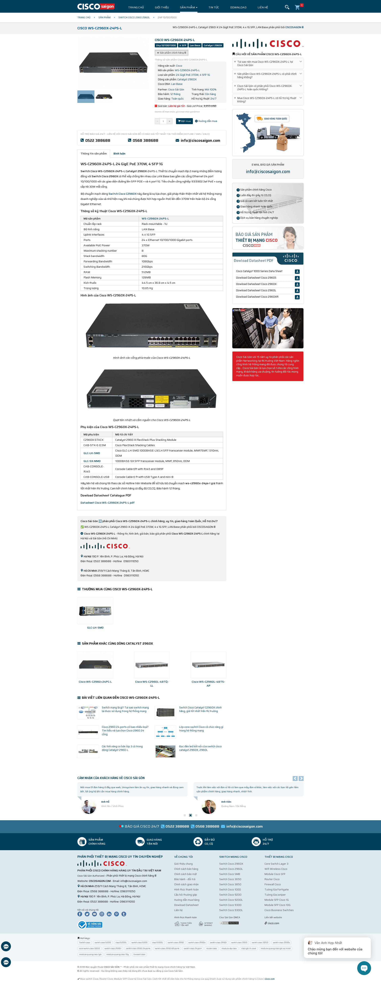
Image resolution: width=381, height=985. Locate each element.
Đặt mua (186, 121)
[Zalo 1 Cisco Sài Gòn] (6, 946)
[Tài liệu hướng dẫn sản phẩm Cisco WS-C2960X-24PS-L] (268, 328)
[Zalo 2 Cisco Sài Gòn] (6, 962)
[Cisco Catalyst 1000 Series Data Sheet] (297, 271)
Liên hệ (263, 7)
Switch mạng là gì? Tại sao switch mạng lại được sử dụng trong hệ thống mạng (125, 709)
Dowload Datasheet (186, 905)
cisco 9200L (121, 942)
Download (238, 7)
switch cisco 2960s (281, 942)
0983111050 (127, 891)
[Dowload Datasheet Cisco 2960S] (297, 278)
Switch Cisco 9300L (231, 910)
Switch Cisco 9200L (231, 900)
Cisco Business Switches (279, 910)
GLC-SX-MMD (92, 461)
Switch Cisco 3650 (230, 879)
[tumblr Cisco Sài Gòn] (124, 914)
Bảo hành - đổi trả (184, 879)
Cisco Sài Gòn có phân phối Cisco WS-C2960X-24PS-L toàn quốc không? (263, 87)
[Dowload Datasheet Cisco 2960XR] (297, 297)
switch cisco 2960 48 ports (167, 948)
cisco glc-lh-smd (248, 948)
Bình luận (119, 153)
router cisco (211, 948)
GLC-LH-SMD (92, 453)
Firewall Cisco (273, 884)
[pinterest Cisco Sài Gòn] (117, 914)
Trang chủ (136, 7)
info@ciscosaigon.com (200, 140)
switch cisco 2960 (176, 942)
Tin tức (214, 7)
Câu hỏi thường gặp (185, 895)
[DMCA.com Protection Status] (229, 923)
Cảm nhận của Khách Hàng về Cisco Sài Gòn (111, 778)
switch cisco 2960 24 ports (138, 948)
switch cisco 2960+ (113, 948)
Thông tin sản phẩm (94, 153)
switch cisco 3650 (239, 942)
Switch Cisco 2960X (231, 864)
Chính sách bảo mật (185, 874)
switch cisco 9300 (139, 942)
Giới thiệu (162, 7)
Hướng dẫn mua (207, 121)
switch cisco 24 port (193, 948)
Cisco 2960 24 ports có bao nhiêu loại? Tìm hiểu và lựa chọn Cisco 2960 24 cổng (125, 730)
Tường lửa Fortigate (277, 889)
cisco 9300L (157, 942)
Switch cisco (84, 942)
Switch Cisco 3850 (230, 884)
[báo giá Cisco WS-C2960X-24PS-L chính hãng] (267, 238)
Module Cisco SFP (275, 874)
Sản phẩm (187, 7)
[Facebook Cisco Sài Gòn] (80, 914)
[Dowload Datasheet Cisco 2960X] (297, 284)
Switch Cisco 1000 (230, 889)
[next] (301, 778)
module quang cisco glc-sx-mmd (276, 948)
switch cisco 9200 (103, 942)
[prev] (295, 778)
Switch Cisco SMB (229, 874)
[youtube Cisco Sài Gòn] (95, 914)
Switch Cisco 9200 (230, 895)
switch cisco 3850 (260, 942)
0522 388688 (97, 140)
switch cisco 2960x (197, 942)
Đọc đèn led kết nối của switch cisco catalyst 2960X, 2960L (200, 748)
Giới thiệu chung (183, 864)
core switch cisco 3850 (89, 948)
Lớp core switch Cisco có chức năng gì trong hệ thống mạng (201, 729)
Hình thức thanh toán (186, 889)
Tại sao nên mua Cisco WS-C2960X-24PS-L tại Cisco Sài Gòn (264, 63)
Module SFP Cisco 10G (278, 905)
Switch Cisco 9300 (230, 905)
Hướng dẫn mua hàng (186, 900)
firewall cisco (139, 954)
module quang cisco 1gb (90, 954)
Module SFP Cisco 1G (277, 900)
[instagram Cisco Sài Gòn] (102, 914)
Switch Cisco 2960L (231, 869)
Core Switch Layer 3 (276, 864)
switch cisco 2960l (218, 942)
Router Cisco (272, 879)
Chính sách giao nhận (186, 884)
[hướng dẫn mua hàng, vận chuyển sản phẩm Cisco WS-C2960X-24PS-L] (268, 132)
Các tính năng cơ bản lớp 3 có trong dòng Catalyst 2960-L (122, 748)
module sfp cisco (229, 948)
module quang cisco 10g (117, 954)
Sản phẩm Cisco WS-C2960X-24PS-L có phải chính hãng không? (266, 75)
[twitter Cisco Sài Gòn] (88, 914)
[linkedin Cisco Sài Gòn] (110, 914)
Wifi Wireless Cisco (276, 869)
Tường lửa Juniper (275, 895)
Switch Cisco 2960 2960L (134, 17)
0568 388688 (145, 140)
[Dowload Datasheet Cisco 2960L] (297, 291)
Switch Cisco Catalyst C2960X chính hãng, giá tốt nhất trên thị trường (200, 709)
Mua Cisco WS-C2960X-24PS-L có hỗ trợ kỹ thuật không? (265, 99)
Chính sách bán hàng (186, 869)
